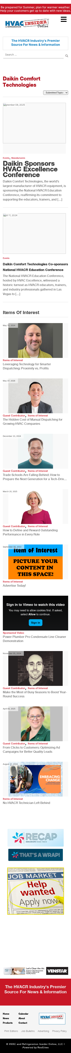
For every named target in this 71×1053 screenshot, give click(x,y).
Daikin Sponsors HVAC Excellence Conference (30, 168)
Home (6, 1013)
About (22, 1018)
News (6, 1018)
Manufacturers (18, 158)
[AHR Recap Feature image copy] (35, 844)
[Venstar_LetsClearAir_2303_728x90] (35, 970)
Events (6, 158)
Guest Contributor (14, 415)
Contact (23, 1022)
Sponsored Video (13, 632)
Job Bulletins (28, 1030)
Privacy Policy (59, 1030)
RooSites (43, 1047)
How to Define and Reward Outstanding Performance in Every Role (30, 532)
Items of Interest (13, 360)
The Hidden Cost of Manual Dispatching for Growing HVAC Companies (32, 421)
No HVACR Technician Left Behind (26, 803)
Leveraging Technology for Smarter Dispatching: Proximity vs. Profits (27, 366)
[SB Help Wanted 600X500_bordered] (35, 891)
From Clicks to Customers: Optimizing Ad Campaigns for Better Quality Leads (31, 749)
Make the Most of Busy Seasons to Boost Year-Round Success (35, 694)
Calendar (23, 1013)
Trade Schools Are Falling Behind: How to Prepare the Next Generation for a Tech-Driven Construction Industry (35, 477)
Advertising (43, 1030)
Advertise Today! (14, 585)
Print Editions (11, 1030)
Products (7, 1022)
